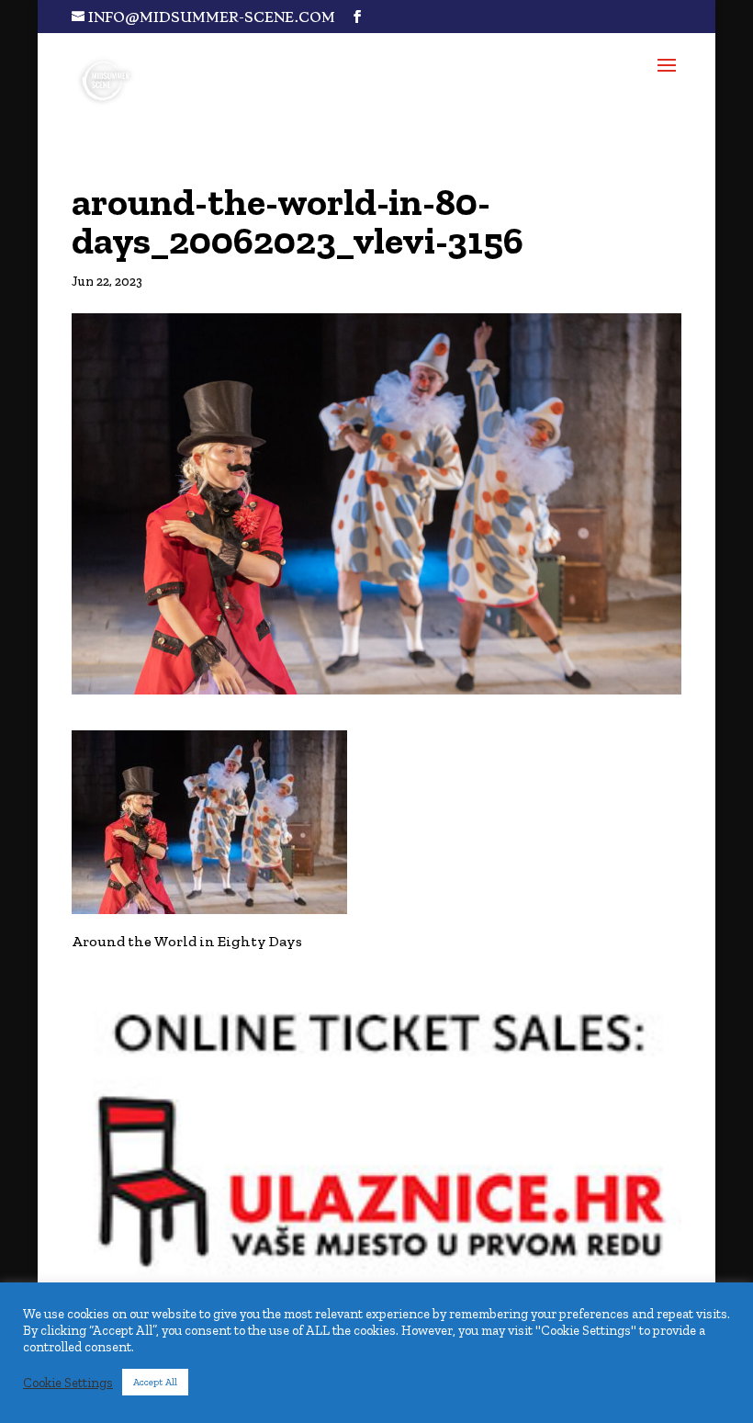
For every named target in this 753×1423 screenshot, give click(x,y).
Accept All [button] (155, 1382)
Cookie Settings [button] (68, 1382)
